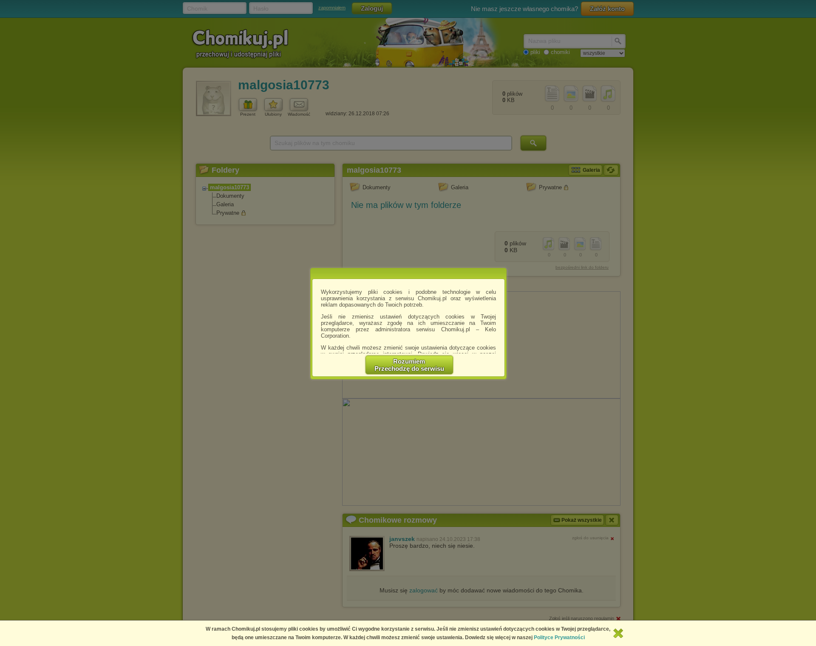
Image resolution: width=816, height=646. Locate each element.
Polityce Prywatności (559, 637)
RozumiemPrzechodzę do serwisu (409, 365)
